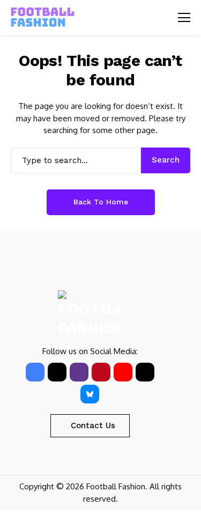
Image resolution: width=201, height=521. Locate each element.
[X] (57, 372)
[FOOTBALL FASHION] (43, 17)
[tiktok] (145, 372)
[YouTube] (123, 372)
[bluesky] (89, 394)
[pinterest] (101, 372)
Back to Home (100, 201)
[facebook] (35, 372)
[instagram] (79, 372)
